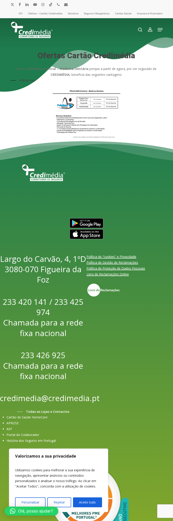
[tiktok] (50, 4)
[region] (58, 480)
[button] (160, 29)
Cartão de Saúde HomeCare (27, 417)
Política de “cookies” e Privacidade (111, 256)
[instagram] (42, 4)
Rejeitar (59, 502)
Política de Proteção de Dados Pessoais (115, 268)
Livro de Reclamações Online (107, 274)
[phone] (58, 4)
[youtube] (35, 4)
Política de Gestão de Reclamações (112, 262)
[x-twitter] (12, 4)
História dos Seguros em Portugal (31, 440)
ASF (9, 429)
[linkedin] (27, 4)
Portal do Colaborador (23, 435)
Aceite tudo (87, 502)
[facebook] (20, 4)
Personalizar (30, 502)
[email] (66, 4)
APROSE (13, 423)
